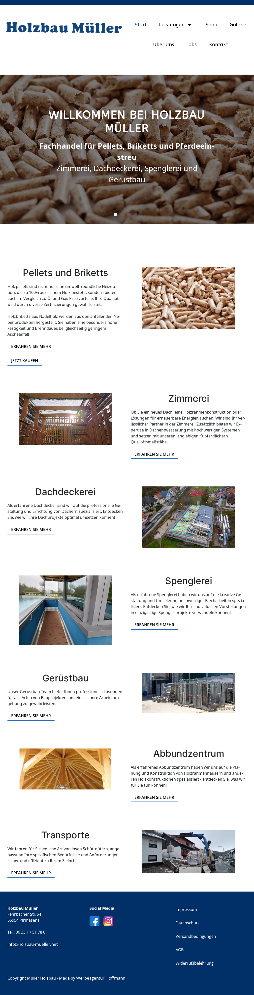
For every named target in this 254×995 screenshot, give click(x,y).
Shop (211, 25)
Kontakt (218, 44)
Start (141, 25)
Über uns (163, 44)
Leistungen (172, 25)
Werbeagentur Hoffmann (100, 978)
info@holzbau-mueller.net (32, 944)
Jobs (192, 44)
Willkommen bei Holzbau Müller (130, 214)
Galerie (238, 25)
